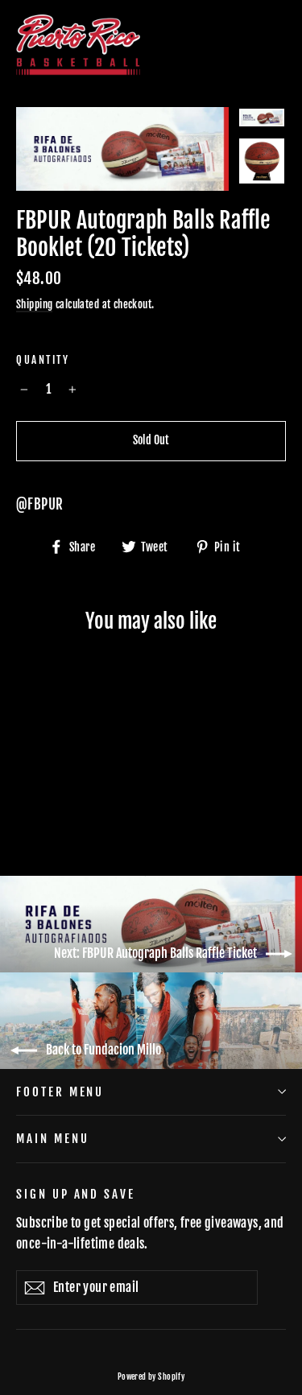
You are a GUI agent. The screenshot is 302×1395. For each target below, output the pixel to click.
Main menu (52, 1138)
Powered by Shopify (151, 1376)
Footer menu (60, 1092)
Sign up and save (75, 1194)
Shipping (34, 304)
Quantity (42, 360)
